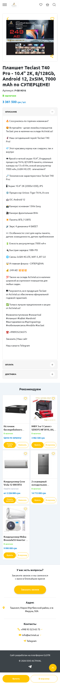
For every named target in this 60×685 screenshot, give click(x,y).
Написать (22, 445)
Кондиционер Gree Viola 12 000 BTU (14, 483)
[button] (9, 421)
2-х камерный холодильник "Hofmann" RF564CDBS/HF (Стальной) (40, 483)
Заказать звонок (30, 589)
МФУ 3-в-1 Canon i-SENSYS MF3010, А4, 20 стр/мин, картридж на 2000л (44, 428)
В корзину (44, 678)
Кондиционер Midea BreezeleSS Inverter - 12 (15, 538)
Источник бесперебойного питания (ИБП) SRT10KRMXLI (13, 428)
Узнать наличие (10, 500)
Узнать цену (10, 445)
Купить (16, 678)
